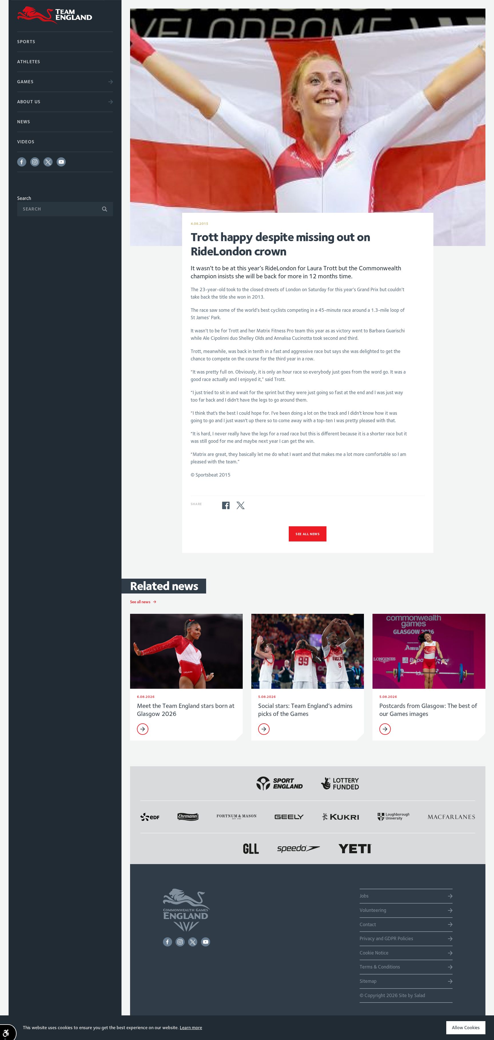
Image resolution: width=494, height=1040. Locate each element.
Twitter (48, 161)
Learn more (191, 1027)
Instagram (34, 161)
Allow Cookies (466, 1027)
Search (24, 198)
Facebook (21, 161)
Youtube (61, 161)
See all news (308, 534)
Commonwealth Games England (65, 15)
